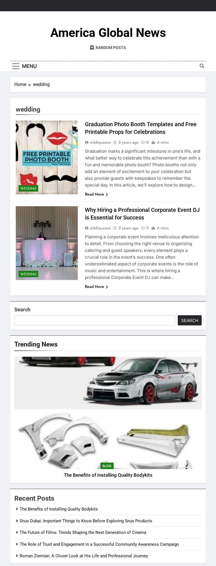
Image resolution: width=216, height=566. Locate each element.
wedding (28, 188)
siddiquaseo (100, 142)
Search (22, 309)
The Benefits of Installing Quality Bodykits (108, 475)
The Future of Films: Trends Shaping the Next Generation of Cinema (83, 532)
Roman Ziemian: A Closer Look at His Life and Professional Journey (84, 555)
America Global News (108, 33)
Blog (107, 466)
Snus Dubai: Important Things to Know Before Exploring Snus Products (86, 520)
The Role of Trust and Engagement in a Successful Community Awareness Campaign (99, 544)
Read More (94, 194)
